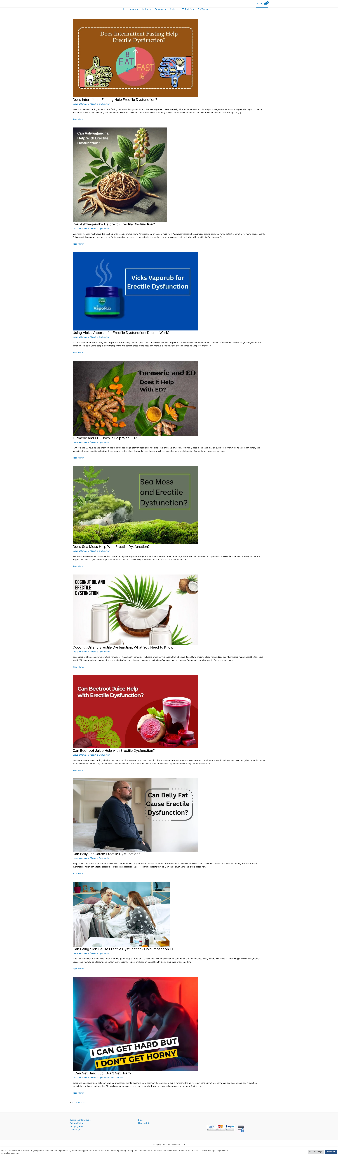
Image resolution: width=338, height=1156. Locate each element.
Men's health (117, 1077)
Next (81, 1102)
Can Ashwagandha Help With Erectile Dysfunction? (114, 224)
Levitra (145, 9)
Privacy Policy (76, 1123)
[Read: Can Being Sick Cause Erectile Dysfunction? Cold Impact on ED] (121, 914)
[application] (137, 9)
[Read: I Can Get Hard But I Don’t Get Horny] (135, 1023)
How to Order (144, 1123)
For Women (203, 9)
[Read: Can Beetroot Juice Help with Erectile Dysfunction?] (135, 711)
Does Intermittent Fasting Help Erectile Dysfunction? (115, 100)
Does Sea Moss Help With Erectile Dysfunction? (111, 547)
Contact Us (75, 1129)
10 (76, 1102)
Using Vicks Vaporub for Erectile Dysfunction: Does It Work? (121, 333)
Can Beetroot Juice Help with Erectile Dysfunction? (114, 750)
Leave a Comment (81, 104)
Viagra (133, 9)
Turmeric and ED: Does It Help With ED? (105, 438)
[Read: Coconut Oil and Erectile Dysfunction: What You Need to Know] (135, 609)
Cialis (172, 9)
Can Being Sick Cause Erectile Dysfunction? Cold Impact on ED (123, 949)
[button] (124, 9)
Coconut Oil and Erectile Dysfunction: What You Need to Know (123, 647)
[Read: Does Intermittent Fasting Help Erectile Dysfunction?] (135, 58)
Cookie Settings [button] (315, 1152)
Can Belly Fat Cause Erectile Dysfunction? (106, 854)
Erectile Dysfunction (100, 104)
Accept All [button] (331, 1152)
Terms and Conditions (80, 1120)
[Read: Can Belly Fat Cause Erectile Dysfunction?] (135, 815)
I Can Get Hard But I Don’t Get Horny (102, 1073)
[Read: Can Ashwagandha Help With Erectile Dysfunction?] (120, 174)
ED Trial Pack (188, 9)
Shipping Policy (77, 1126)
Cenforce (159, 9)
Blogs (141, 1120)
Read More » (78, 119)
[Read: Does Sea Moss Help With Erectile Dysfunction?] (135, 505)
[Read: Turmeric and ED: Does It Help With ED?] (135, 398)
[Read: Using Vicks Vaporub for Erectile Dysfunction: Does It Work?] (135, 291)
